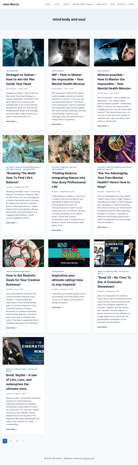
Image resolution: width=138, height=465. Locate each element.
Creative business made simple (27, 167)
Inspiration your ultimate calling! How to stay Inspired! (67, 280)
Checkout (121, 4)
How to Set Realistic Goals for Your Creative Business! (23, 280)
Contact (131, 4)
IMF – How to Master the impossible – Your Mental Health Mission (68, 79)
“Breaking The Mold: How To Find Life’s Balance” (21, 177)
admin (10, 187)
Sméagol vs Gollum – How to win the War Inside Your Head (21, 79)
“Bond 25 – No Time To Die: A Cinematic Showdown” (114, 282)
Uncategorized (12, 71)
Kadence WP (88, 458)
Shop (113, 4)
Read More (12, 121)
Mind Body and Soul (14, 169)
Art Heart (10, 167)
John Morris (12, 89)
